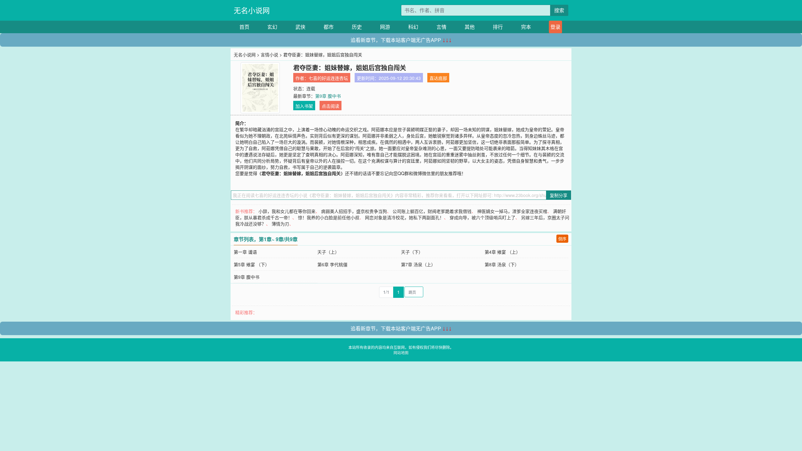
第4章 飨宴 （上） (502, 252)
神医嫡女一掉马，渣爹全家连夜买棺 (512, 211)
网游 (385, 26)
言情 (441, 26)
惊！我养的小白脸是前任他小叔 (328, 217)
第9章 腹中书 (328, 96)
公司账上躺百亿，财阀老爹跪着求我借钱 (432, 211)
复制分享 (558, 195)
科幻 (413, 26)
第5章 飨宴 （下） (251, 264)
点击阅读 (330, 106)
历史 (357, 26)
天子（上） (328, 252)
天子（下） (412, 252)
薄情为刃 (280, 223)
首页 (244, 26)
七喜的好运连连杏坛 (328, 78)
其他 (470, 26)
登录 (555, 26)
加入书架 (304, 106)
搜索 (559, 10)
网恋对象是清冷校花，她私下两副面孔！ (404, 217)
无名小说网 (252, 10)
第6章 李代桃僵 (332, 264)
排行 (498, 26)
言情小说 (269, 54)
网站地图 (401, 352)
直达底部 (438, 78)
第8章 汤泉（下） (502, 264)
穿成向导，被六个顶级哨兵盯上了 (482, 217)
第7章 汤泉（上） (418, 264)
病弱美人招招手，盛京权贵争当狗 (354, 211)
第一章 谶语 (245, 252)
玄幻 (272, 26)
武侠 (300, 26)
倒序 (562, 238)
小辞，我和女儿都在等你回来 (286, 211)
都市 (329, 26)
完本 (526, 26)
